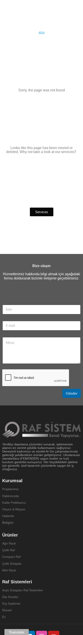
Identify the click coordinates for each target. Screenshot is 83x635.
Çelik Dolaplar (12, 563)
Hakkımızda (10, 496)
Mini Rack (9, 570)
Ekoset (7, 610)
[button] (41, 212)
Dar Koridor (10, 597)
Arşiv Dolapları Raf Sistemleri (22, 590)
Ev (4, 617)
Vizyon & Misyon (13, 509)
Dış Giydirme (11, 603)
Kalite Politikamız (14, 502)
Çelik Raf (8, 550)
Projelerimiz (10, 489)
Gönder (71, 393)
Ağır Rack (9, 543)
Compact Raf (11, 556)
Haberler (8, 516)
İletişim (7, 523)
